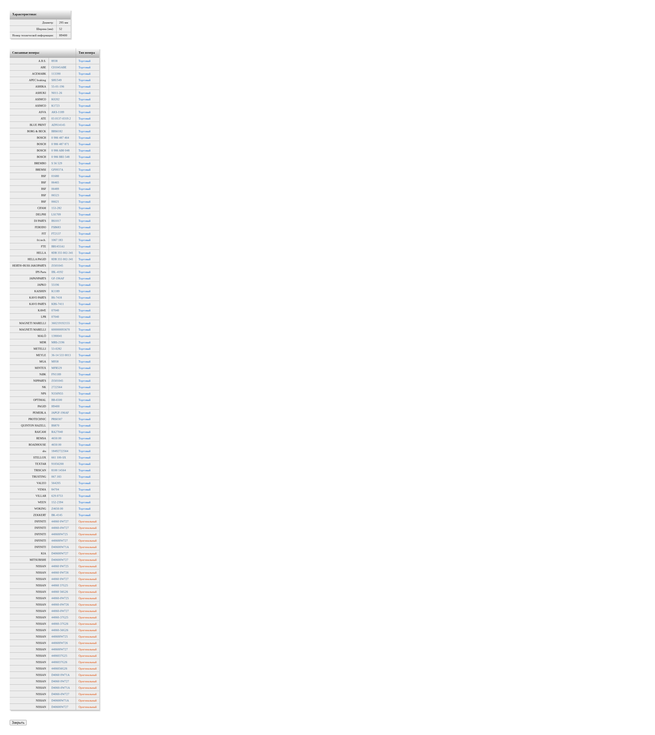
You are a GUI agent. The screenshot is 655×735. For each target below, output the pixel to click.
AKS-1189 (57, 112)
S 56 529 (56, 163)
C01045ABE (59, 67)
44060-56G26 (59, 630)
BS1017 (56, 220)
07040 (55, 310)
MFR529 (56, 367)
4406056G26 (59, 668)
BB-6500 (56, 399)
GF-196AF (57, 278)
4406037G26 (59, 662)
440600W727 (59, 540)
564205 (56, 483)
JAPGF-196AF (60, 412)
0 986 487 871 (60, 144)
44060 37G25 (59, 585)
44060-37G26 (59, 623)
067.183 (56, 476)
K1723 (55, 105)
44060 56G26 (59, 591)
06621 (55, 201)
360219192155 (60, 323)
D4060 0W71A (60, 674)
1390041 (56, 335)
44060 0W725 (60, 566)
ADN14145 (58, 124)
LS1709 (56, 214)
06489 (55, 188)
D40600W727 (59, 553)
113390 (56, 73)
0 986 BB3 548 (60, 156)
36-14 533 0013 (61, 355)
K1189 (55, 291)
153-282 (56, 208)
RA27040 (57, 431)
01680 (55, 176)
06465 (55, 182)
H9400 (55, 406)
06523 (55, 195)
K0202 (55, 99)
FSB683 (56, 227)
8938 (54, 60)
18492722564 (59, 451)
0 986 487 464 (60, 137)
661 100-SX (58, 457)
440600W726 (59, 642)
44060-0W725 (60, 598)
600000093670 (60, 329)
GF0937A (57, 169)
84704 (55, 489)
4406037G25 (59, 655)
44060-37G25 (59, 617)
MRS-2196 (57, 342)
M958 (55, 361)
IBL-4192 (57, 271)
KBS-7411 (57, 303)
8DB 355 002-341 (62, 252)
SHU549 (56, 80)
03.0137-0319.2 (61, 118)
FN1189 (56, 374)
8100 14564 (58, 470)
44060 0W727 (60, 521)
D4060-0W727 (60, 694)
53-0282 (56, 348)
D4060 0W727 (60, 681)
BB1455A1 (58, 246)
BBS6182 (57, 131)
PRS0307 (56, 419)
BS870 (55, 425)
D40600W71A (60, 546)
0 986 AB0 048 (60, 150)
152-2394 (57, 502)
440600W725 (59, 534)
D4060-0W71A (60, 687)
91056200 (57, 463)
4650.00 (56, 438)
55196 (55, 284)
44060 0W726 (60, 572)
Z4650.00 (57, 508)
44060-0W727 (60, 527)
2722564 (56, 387)
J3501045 (57, 265)
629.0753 (57, 495)
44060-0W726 (60, 604)
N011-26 (56, 92)
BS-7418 (56, 297)
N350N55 (57, 393)
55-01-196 (57, 86)
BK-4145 (56, 515)
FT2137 (56, 233)
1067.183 (57, 240)
